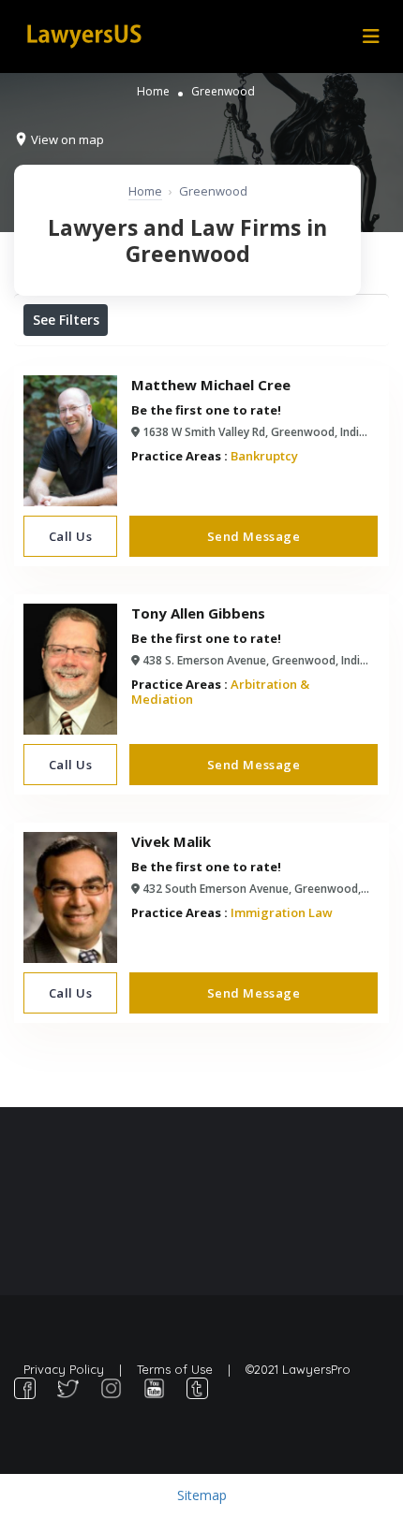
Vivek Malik (171, 841)
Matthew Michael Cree (211, 384)
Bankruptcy (264, 455)
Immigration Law (282, 912)
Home (153, 91)
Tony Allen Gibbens (198, 613)
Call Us (71, 536)
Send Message (253, 536)
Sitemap (202, 1495)
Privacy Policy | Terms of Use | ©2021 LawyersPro (187, 1369)
